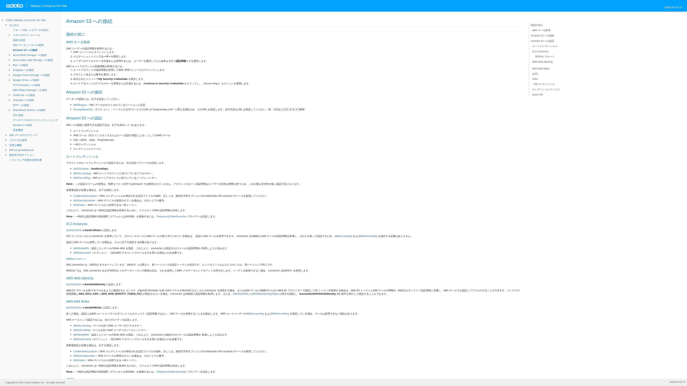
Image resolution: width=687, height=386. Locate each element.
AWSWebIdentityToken (265, 293)
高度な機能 (15, 145)
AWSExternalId (82, 252)
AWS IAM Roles (541, 68)
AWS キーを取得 (541, 30)
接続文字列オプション (21, 155)
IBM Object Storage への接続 (30, 90)
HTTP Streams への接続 (26, 85)
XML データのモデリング (23, 135)
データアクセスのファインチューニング (35, 120)
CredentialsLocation (85, 195)
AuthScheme (81, 168)
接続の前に (537, 25)
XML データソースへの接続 (28, 45)
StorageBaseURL (83, 109)
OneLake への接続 (23, 100)
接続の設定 (19, 40)
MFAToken (79, 205)
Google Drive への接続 (26, 80)
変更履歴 (18, 130)
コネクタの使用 (18, 140)
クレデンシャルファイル (546, 89)
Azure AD (537, 94)
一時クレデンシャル (543, 84)
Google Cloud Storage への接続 (31, 75)
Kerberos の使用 (22, 125)
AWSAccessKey (82, 173)
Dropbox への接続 (23, 70)
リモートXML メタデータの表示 (31, 30)
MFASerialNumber (84, 200)
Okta (535, 78)
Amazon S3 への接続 (25, 50)
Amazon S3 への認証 (542, 41)
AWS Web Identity (542, 61)
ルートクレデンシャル (544, 46)
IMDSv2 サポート (545, 56)
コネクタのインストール (26, 35)
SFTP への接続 (21, 105)
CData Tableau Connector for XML (26, 20)
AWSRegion (80, 105)
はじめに (14, 25)
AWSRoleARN (81, 248)
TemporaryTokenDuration (171, 216)
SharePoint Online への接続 (29, 110)
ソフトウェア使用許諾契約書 (25, 160)
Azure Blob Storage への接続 (30, 55)
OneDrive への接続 (24, 95)
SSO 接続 (18, 115)
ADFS (535, 73)
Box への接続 (20, 65)
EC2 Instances (540, 51)
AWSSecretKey (81, 177)
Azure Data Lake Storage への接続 (33, 60)
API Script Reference (21, 150)
